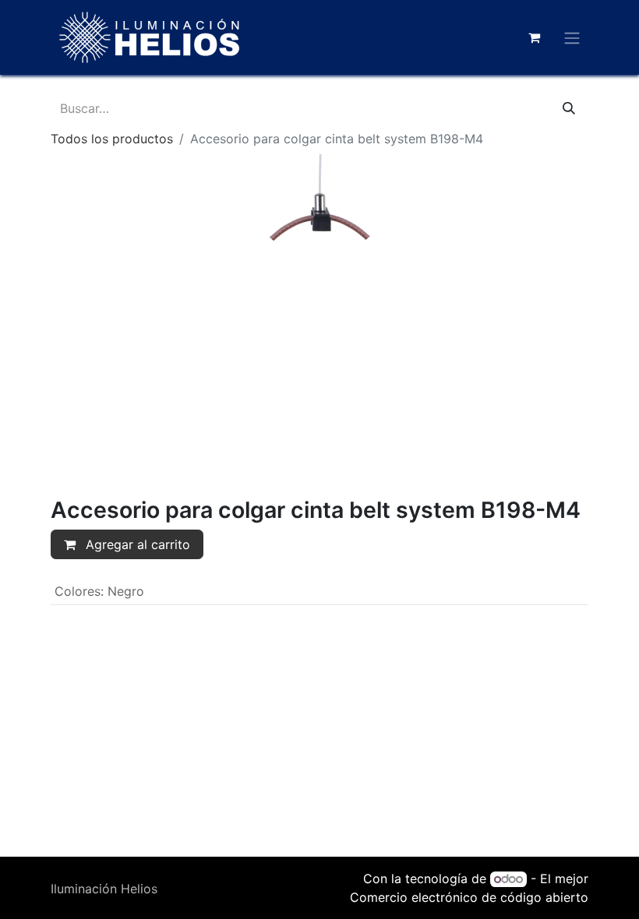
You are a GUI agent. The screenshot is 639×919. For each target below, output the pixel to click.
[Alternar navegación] (572, 37)
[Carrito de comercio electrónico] (533, 37)
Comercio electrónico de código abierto (469, 897)
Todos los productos (112, 138)
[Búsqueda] (568, 108)
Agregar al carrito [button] (136, 544)
